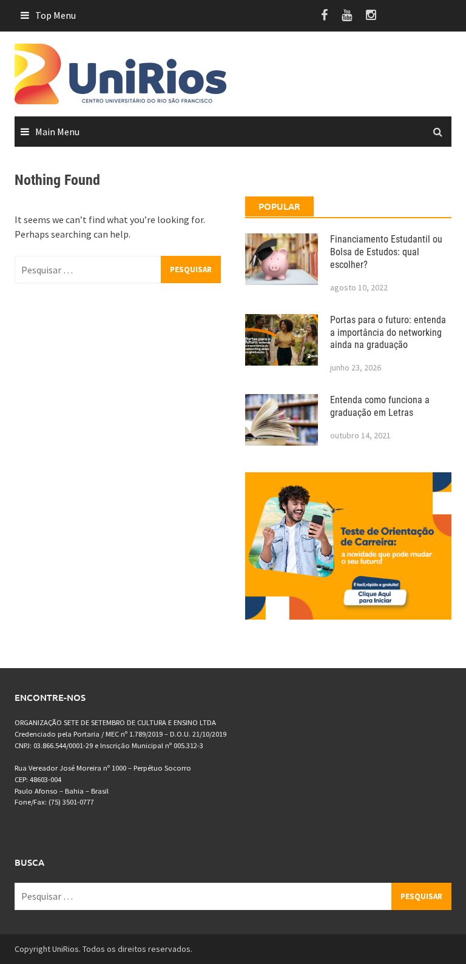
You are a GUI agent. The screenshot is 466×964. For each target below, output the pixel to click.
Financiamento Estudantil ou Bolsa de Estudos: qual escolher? (386, 251)
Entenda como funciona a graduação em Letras (380, 406)
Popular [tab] (279, 206)
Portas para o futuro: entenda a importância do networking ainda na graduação (388, 332)
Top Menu (55, 15)
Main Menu (57, 132)
